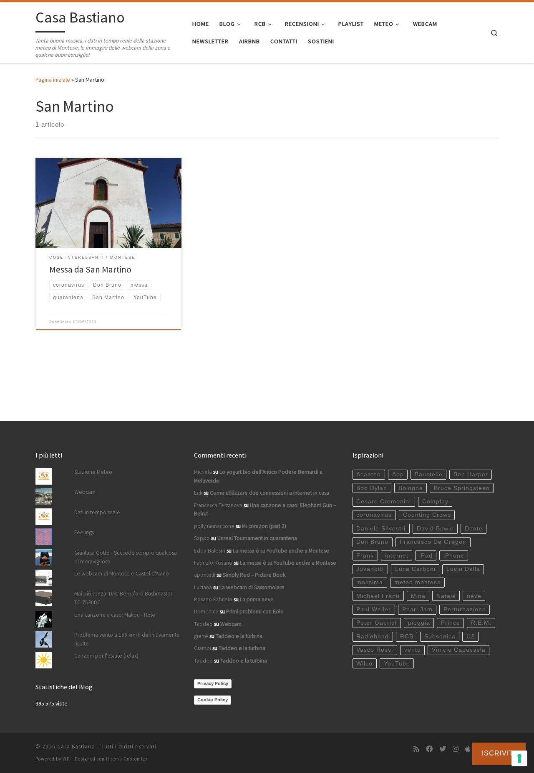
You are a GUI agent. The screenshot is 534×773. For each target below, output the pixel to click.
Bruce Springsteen (462, 488)
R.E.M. (481, 623)
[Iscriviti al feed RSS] (416, 749)
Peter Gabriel (376, 623)
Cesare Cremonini (383, 501)
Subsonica (440, 636)
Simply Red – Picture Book (254, 574)
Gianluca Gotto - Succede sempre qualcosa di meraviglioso (125, 557)
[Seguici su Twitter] (442, 749)
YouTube (397, 663)
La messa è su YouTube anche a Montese (281, 550)
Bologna (410, 488)
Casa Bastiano (76, 746)
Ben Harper (470, 474)
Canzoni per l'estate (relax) (106, 655)
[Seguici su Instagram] (455, 749)
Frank (365, 556)
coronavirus (374, 515)
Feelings (84, 532)
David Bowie (435, 528)
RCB (406, 636)
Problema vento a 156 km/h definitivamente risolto (127, 639)
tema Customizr (129, 759)
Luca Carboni (415, 569)
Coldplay (435, 501)
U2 (470, 636)
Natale (446, 596)
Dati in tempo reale (97, 512)
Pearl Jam (417, 609)
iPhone (453, 556)
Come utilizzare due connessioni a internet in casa (269, 492)
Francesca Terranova (218, 505)
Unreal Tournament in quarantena (257, 538)
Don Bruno (372, 542)
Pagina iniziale (52, 79)
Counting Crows (427, 515)
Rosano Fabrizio (213, 599)
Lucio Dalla (463, 569)
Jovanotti (370, 569)
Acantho (368, 474)
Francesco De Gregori (433, 542)
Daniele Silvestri (381, 528)
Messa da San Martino (90, 269)
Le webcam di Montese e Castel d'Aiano (121, 573)
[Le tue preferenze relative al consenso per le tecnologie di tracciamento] (519, 758)
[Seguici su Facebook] (429, 749)
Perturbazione (464, 609)
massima (369, 582)
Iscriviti (499, 753)
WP (66, 759)
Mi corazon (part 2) (264, 526)
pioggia (419, 623)
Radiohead (372, 636)
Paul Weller (373, 609)
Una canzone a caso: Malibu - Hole (114, 614)
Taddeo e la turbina (239, 636)
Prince (450, 623)
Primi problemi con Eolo (255, 611)
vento (412, 650)
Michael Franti (378, 596)
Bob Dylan (371, 488)
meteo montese (417, 582)
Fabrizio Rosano (213, 562)
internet (396, 556)
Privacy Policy (212, 683)
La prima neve (257, 599)
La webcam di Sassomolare (252, 587)
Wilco (364, 663)
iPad (426, 556)
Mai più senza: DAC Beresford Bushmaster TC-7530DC (123, 598)
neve (474, 596)
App (398, 474)
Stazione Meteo (93, 471)
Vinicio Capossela (459, 650)
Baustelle (429, 474)
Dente (474, 528)
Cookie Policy (212, 700)
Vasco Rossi (374, 650)
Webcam (85, 491)
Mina (418, 596)
